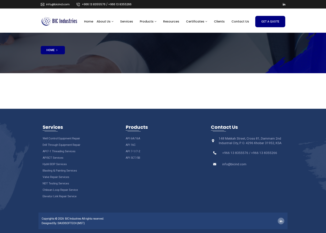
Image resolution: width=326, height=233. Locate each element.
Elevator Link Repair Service (60, 196)
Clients (219, 21)
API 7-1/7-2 (133, 151)
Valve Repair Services (56, 177)
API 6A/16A (133, 138)
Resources (171, 21)
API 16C (131, 145)
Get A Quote (270, 21)
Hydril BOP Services (55, 164)
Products (147, 21)
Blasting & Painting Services (60, 170)
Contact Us (240, 21)
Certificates (195, 21)
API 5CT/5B (133, 157)
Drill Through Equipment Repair (61, 145)
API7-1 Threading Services (59, 151)
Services (126, 21)
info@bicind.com (58, 4)
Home (88, 21)
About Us (104, 21)
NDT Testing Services (56, 183)
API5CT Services (53, 157)
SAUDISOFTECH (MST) (71, 223)
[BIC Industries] (59, 20)
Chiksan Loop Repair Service (60, 190)
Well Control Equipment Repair (61, 138)
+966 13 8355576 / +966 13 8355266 (106, 4)
